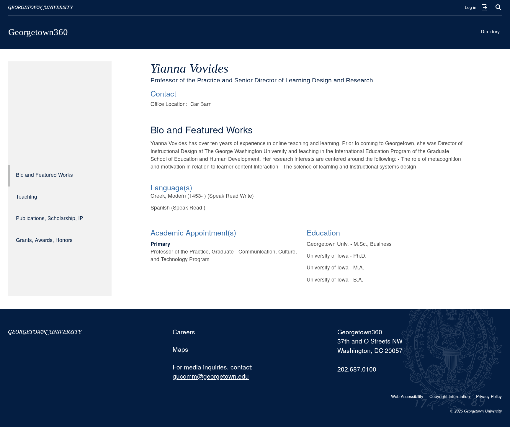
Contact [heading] (163, 93)
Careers (184, 331)
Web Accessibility (407, 396)
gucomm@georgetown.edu (211, 376)
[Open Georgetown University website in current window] (40, 7)
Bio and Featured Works (44, 174)
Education (323, 232)
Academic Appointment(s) (193, 232)
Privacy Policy (489, 396)
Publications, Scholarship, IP (49, 218)
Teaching (26, 196)
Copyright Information (449, 396)
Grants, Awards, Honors (44, 239)
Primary (160, 243)
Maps (180, 349)
